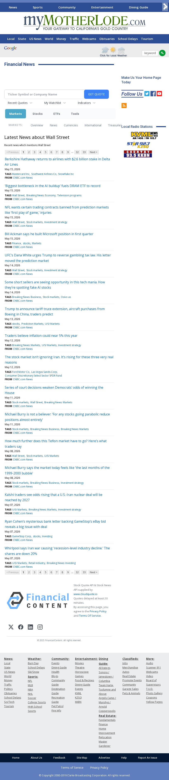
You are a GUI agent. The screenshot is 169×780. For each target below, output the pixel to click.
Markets (15, 114)
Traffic (74, 39)
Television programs (69, 195)
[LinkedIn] (30, 627)
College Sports (37, 702)
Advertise (104, 757)
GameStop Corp (21, 536)
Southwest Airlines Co (43, 174)
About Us (36, 757)
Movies (79, 663)
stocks (26, 243)
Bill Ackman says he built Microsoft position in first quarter (49, 234)
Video (149, 676)
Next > (93, 152)
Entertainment (102, 7)
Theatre (79, 667)
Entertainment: (86, 659)
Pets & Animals (131, 693)
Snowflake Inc (66, 174)
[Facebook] (20, 627)
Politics (8, 689)
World (49, 39)
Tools (75, 114)
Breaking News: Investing (61, 563)
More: (150, 659)
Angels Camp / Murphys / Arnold (107, 702)
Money (61, 39)
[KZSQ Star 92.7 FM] (136, 143)
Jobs (125, 663)
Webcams (89, 39)
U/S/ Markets (52, 323)
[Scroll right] (165, 6)
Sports (38, 7)
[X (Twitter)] (11, 627)
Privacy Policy (98, 611)
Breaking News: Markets (26, 345)
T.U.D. (149, 689)
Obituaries (107, 39)
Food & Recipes (84, 680)
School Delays (128, 39)
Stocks (38, 114)
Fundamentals (107, 720)
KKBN (78, 702)
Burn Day (33, 663)
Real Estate (129, 676)
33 (84, 152)
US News (35, 39)
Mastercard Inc (20, 174)
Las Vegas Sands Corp (44, 372)
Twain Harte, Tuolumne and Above (107, 690)
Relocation (105, 737)
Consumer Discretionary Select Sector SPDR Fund (33, 375)
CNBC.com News (23, 177)
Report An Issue (147, 757)
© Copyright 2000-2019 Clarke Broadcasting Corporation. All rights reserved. (84, 775)
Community (67, 7)
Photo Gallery (154, 693)
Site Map (82, 757)
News (13, 7)
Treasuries (115, 125)
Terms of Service (72, 768)
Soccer (32, 698)
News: (8, 659)
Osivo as (66, 297)
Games (79, 676)
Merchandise (130, 667)
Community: (60, 659)
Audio (149, 663)
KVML (78, 693)
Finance (16, 243)
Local (11, 39)
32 (77, 152)
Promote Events (132, 680)
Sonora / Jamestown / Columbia (106, 677)
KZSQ (78, 697)
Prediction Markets (32, 323)
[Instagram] (40, 627)
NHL (30, 694)
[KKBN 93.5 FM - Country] (138, 152)
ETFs (56, 114)
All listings (104, 668)
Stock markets (34, 222)
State (22, 39)
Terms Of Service (90, 615)
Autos (125, 672)
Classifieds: (130, 659)
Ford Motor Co (20, 372)
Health (55, 672)
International (92, 125)
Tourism (147, 39)
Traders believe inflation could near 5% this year (41, 335)
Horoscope (82, 672)
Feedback (59, 757)
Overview (37, 125)
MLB (30, 685)
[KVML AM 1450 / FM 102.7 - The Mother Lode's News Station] (144, 134)
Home (15, 757)
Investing (47, 536)
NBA (30, 689)
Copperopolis (107, 711)
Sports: (33, 677)
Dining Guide (138, 7)
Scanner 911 (153, 667)
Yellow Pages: (154, 702)
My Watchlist (52, 103)
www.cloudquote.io (85, 594)
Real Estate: (107, 716)
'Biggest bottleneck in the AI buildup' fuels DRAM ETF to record (52, 186)
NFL (30, 681)
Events (55, 663)
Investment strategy (55, 222)
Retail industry (37, 563)
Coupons (151, 697)
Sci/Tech (9, 702)
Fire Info (56, 710)
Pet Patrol (57, 706)
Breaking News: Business (26, 297)
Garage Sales (130, 689)
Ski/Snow (33, 672)
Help (124, 757)
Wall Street (18, 195)
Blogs (55, 676)
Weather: (34, 659)
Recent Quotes (18, 103)
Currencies (71, 125)
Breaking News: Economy (41, 195)
